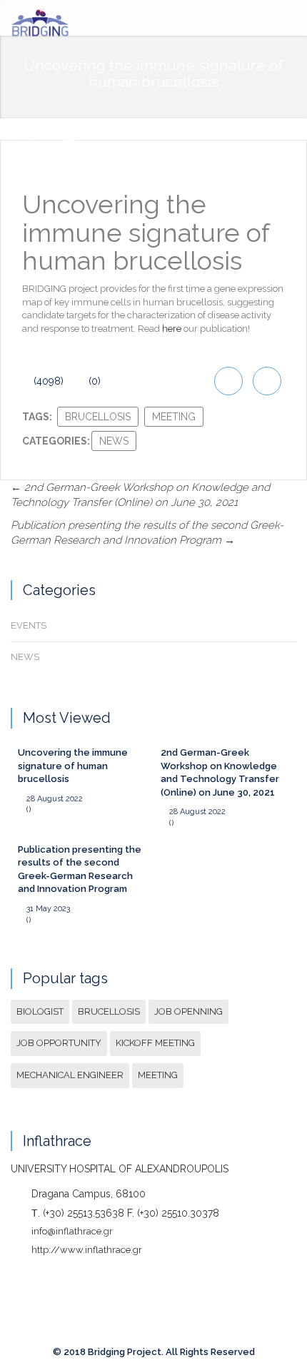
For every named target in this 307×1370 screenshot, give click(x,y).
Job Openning (188, 1011)
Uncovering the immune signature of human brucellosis (73, 765)
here (171, 328)
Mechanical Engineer (70, 1075)
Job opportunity (58, 1042)
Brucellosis (98, 416)
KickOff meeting (155, 1042)
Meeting (174, 416)
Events (28, 625)
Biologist (40, 1011)
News (114, 441)
